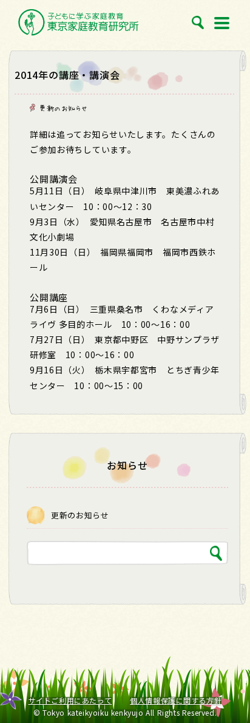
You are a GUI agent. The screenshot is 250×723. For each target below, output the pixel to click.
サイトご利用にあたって (70, 700)
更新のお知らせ (63, 108)
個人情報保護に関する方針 (175, 700)
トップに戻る (227, 686)
